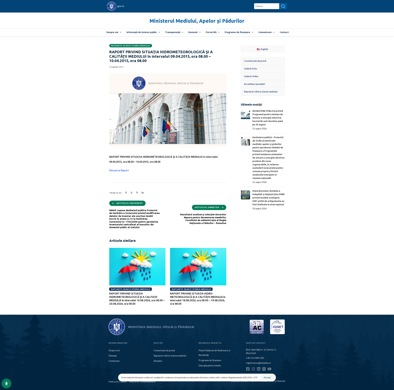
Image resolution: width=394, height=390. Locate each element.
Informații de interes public (142, 32)
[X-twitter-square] (264, 369)
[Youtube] (269, 369)
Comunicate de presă (164, 350)
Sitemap (113, 355)
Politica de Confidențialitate (142, 381)
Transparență (172, 32)
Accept (267, 377)
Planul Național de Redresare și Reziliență (214, 352)
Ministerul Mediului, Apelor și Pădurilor (197, 21)
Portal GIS (211, 32)
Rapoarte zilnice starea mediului (130, 46)
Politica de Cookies (118, 381)
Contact (284, 32)
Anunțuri (158, 360)
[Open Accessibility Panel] (6, 383)
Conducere (114, 360)
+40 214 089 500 (255, 358)
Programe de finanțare (237, 32)
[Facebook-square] (248, 369)
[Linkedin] (259, 369)
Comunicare (265, 32)
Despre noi (112, 32)
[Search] (283, 6)
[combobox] (266, 6)
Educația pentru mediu (210, 365)
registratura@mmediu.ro (258, 362)
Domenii (192, 32)
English (264, 49)
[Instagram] (253, 369)
